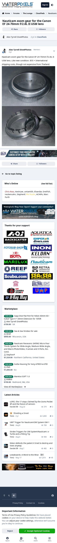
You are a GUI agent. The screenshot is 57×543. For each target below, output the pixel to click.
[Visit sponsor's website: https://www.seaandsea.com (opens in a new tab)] (41, 276)
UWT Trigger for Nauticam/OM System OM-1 (29, 422)
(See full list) (46, 183)
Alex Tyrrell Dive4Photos (17, 37)
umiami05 (28, 191)
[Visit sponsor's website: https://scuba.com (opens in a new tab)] (15, 276)
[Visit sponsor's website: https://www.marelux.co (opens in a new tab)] (15, 262)
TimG (12, 416)
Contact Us (30, 503)
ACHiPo (39, 194)
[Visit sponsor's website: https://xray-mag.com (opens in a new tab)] (15, 297)
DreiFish (46, 191)
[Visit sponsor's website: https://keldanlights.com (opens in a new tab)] (41, 255)
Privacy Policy (18, 503)
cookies (5, 517)
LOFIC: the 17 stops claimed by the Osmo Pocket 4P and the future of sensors (31, 402)
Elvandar (38, 191)
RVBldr (9, 379)
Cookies (41, 503)
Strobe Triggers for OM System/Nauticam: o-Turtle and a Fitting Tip (29, 432)
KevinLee (19, 191)
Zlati (8, 367)
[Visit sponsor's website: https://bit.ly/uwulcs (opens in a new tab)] (41, 283)
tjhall (8, 334)
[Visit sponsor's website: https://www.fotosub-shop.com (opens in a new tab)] (15, 248)
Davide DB (14, 406)
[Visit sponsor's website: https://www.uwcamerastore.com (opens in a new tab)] (15, 290)
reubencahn (10, 194)
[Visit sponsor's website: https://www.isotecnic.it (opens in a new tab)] (15, 255)
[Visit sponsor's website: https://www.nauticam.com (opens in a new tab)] (41, 262)
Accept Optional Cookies (38, 531)
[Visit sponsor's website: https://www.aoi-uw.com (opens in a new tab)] (15, 233)
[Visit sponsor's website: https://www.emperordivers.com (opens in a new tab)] (41, 240)
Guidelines (31, 515)
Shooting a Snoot (21, 413)
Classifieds (42, 37)
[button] (52, 5)
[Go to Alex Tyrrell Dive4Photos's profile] (3, 37)
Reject (10, 531)
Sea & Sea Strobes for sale (25, 331)
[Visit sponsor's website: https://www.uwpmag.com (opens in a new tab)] (41, 290)
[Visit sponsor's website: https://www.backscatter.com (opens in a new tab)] (15, 240)
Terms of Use (8, 515)
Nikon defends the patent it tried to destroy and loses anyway (31, 444)
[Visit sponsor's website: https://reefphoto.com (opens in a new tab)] (15, 269)
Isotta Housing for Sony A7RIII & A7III (31, 364)
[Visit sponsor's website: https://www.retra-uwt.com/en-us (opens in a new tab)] (41, 269)
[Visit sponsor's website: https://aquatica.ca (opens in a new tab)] (41, 233)
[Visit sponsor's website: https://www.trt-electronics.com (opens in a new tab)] (15, 283)
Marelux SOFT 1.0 (22, 376)
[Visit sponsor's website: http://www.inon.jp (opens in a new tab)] (41, 248)
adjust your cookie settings (21, 520)
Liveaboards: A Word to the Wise (24, 454)
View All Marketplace (13, 386)
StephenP (21, 194)
